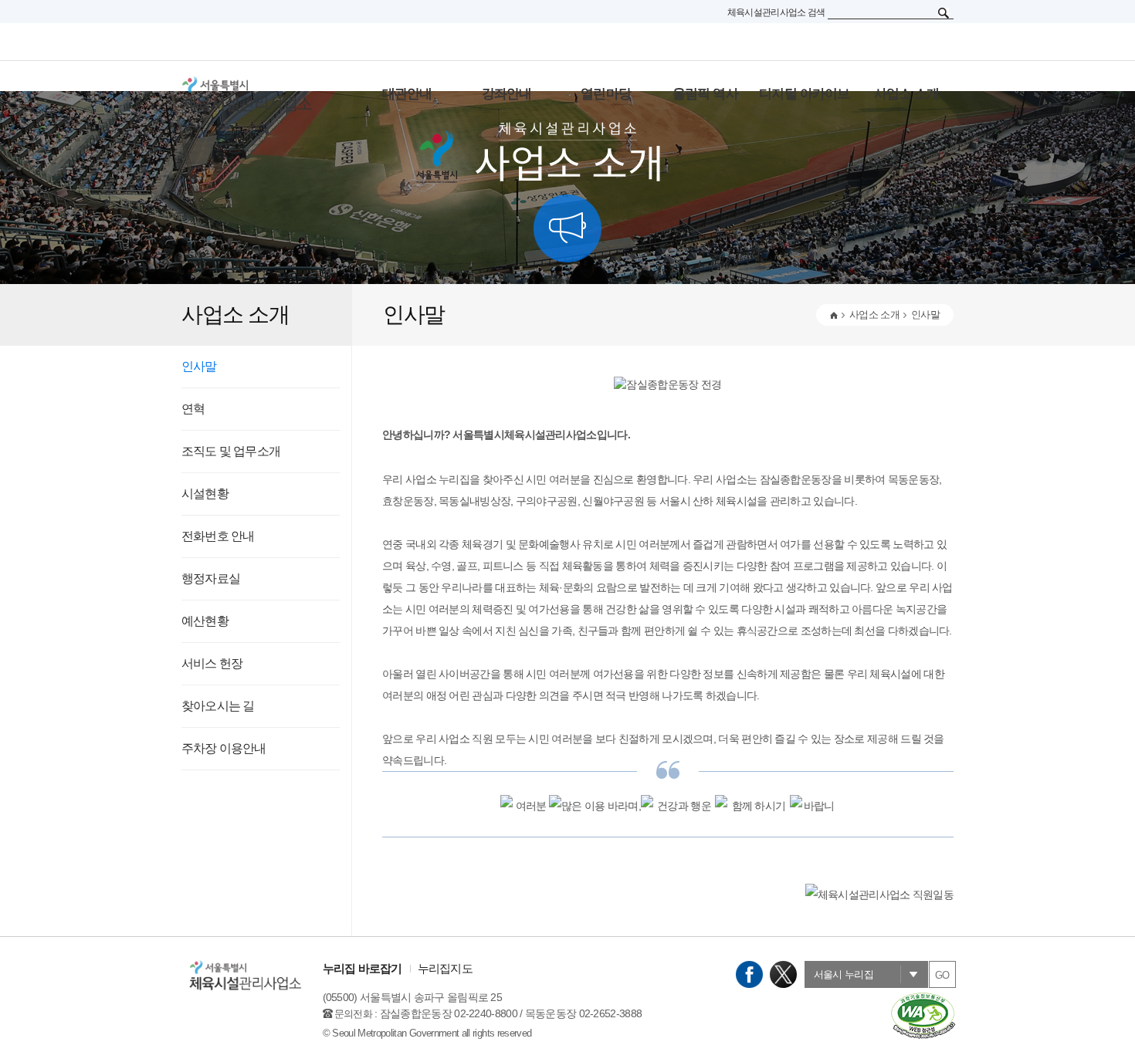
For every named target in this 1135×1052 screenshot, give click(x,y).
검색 (943, 13)
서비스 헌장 (211, 663)
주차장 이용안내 (223, 748)
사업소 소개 (874, 314)
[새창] (922, 999)
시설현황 (205, 493)
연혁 (193, 408)
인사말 (199, 366)
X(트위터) (783, 974)
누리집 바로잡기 (362, 968)
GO (942, 975)
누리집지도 (445, 968)
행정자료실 (210, 578)
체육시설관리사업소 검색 (776, 12)
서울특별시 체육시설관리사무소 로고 (266, 94)
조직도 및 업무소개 (230, 451)
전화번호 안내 (217, 536)
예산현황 (205, 620)
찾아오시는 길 (217, 705)
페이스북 (749, 974)
